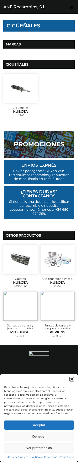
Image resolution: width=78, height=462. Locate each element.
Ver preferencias (39, 448)
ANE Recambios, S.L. (25, 6)
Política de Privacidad (43, 456)
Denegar (39, 436)
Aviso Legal (66, 456)
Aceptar (39, 425)
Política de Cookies (16, 456)
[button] (72, 379)
